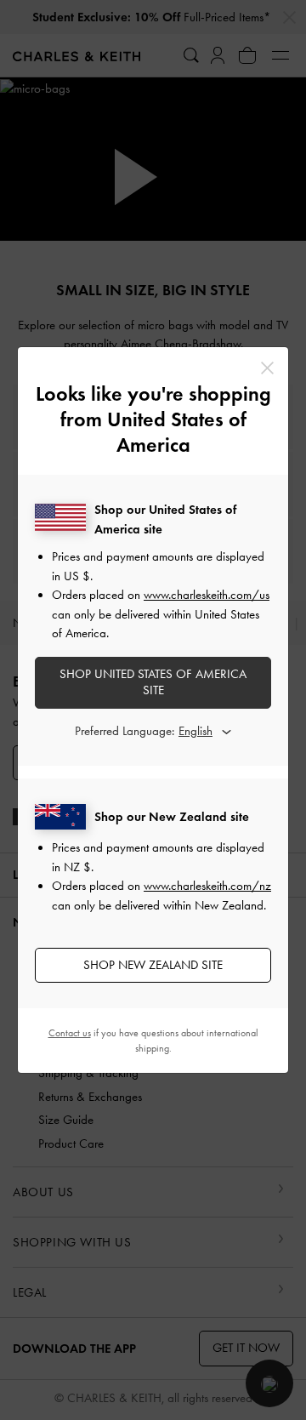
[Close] (267, 368)
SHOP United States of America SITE (153, 682)
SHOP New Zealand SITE (153, 964)
